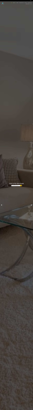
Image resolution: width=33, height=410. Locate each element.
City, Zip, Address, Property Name (15, 185)
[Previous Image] (1, 205)
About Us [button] (14, 2)
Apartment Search (21, 2)
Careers (17, 2)
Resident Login (30, 2)
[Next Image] (31, 205)
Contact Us (25, 2)
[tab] (16, 409)
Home (11, 2)
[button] (31, 0)
